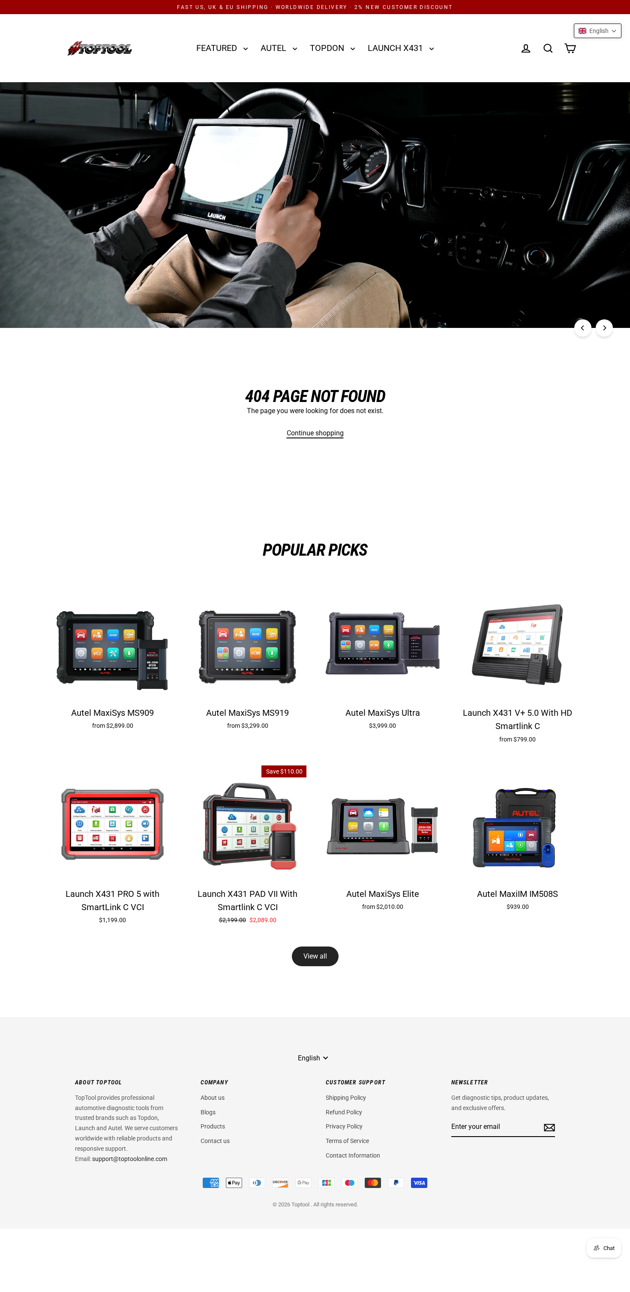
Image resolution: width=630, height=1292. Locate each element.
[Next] (604, 327)
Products (213, 1126)
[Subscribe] (548, 1127)
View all (315, 956)
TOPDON (328, 48)
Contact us (215, 1140)
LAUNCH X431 (396, 48)
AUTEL (274, 48)
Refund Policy (344, 1112)
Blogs (208, 1112)
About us (213, 1097)
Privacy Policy (344, 1126)
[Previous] (582, 327)
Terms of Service (347, 1140)
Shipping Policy (346, 1097)
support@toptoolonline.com (129, 1158)
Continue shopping (315, 433)
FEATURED (217, 48)
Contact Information (353, 1155)
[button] (597, 31)
